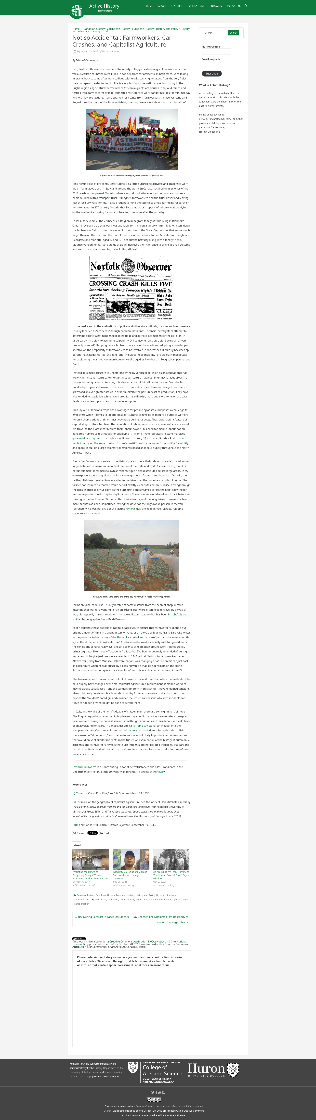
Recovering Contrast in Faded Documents (102, 917)
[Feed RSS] (163, 1092)
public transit (181, 899)
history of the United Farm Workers (122, 637)
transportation (81, 903)
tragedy (124, 83)
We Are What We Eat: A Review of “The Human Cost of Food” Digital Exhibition (171, 875)
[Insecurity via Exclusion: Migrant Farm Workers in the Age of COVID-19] (131, 859)
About (162, 5)
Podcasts (216, 5)
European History (143, 29)
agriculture (100, 899)
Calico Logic (85, 1076)
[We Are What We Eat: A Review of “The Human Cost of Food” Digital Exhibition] (171, 859)
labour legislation (145, 899)
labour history (127, 899)
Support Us (234, 5)
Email (211, 59)
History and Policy (167, 29)
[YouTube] (159, 1092)
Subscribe (212, 73)
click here (216, 123)
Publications (196, 5)
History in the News (166, 895)
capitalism (112, 899)
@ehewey (159, 772)
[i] (73, 793)
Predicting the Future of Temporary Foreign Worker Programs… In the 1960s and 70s (90, 875)
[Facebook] (156, 1092)
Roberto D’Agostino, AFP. (152, 175)
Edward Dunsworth (84, 767)
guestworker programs (86, 438)
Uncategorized (99, 31)
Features (176, 5)
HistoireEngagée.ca (209, 131)
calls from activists (140, 725)
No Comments (111, 51)
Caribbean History (118, 29)
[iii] (74, 825)
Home (149, 5)
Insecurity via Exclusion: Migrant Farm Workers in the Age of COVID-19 (130, 875)
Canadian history (94, 29)
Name (211, 46)
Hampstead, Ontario (102, 193)
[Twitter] (153, 1092)
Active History (104, 6)
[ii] (144, 438)
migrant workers (164, 899)
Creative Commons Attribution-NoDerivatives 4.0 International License (129, 943)
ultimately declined (136, 730)
